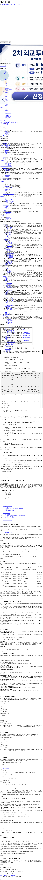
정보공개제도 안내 (8, 199)
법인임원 (9, 229)
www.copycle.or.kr (26, 335)
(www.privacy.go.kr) (5, 750)
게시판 (6, 166)
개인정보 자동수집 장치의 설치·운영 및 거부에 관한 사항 (14, 515)
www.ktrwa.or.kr (26, 332)
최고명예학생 (7, 151)
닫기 (10, 42)
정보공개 (2, 196)
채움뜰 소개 (7, 189)
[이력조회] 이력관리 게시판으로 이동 (7, 875)
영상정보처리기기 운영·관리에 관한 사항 (11, 518)
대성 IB (4, 128)
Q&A (6, 191)
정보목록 (9, 335)
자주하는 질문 (8, 121)
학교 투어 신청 (10, 256)
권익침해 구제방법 (6, 514)
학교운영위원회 (6, 205)
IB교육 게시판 (5, 136)
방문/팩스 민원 (6, 219)
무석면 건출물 (8, 213)
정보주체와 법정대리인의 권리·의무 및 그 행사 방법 (13, 508)
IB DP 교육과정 (6, 129)
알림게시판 (7, 146)
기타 (3, 209)
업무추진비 (5, 208)
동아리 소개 (7, 173)
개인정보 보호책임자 (7, 511)
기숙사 (4, 188)
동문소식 (4, 157)
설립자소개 (9, 227)
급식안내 (4, 144)
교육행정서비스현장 (9, 202)
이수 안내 (7, 134)
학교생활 (2, 181)
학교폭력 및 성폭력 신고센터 (8, 194)
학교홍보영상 (5, 124)
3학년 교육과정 (8, 165)
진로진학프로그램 (8, 187)
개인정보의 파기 (6, 509)
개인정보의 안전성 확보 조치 (8, 510)
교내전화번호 (10, 243)
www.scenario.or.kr (26, 333)
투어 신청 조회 (10, 257)
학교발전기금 (5, 206)
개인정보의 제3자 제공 (7, 506)
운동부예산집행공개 (9, 210)
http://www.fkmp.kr (26, 337)
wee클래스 (5, 192)
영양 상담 (7, 147)
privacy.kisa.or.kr (6, 768)
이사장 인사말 (10, 228)
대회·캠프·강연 (6, 179)
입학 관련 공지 (6, 118)
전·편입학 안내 (6, 123)
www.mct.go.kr (25, 341)
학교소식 (2, 138)
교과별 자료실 (8, 170)
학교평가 (4, 155)
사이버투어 (9, 246)
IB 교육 (1, 126)
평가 (3, 177)
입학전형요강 (10, 251)
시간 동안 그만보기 (4, 42)
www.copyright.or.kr (26, 343)
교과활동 (4, 168)
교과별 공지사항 (8, 169)
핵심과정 (7, 133)
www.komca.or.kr (26, 329)
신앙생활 (4, 183)
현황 (8, 241)
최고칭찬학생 (7, 152)
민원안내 (2, 215)
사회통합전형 (7, 122)
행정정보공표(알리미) (9, 201)
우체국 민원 (5, 220)
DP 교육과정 (7, 132)
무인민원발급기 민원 (7, 218)
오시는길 (9, 247)
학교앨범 (4, 148)
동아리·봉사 (5, 171)
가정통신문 (5, 143)
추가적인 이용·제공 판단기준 (8, 517)
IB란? (6, 131)
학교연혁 (9, 234)
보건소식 (4, 158)
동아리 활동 (7, 175)
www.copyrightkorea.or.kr (27, 330)
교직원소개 (9, 242)
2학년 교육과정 (8, 164)
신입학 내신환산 (10, 253)
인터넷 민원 (5, 217)
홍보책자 (9, 250)
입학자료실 (5, 120)
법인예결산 (9, 232)
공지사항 (4, 140)
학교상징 (9, 235)
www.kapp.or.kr (26, 340)
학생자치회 (7, 153)
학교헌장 (9, 236)
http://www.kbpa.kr (26, 338)
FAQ (3, 135)
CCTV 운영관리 (8, 212)
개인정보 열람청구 (6, 513)
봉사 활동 (7, 176)
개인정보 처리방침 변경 (7, 520)
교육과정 (2, 160)
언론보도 (4, 154)
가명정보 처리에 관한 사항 (8, 516)
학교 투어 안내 (10, 255)
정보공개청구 (7, 200)
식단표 (6, 145)
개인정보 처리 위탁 (6, 507)
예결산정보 (5, 207)
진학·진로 (7, 186)
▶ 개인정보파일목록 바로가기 (6, 532)
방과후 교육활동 (6, 178)
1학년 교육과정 (8, 163)
